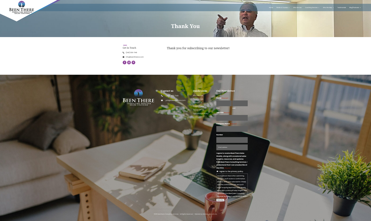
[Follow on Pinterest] (133, 62)
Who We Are (297, 7)
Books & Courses (282, 7)
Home (271, 7)
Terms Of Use (198, 110)
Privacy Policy (198, 106)
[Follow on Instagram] (129, 62)
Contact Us (197, 102)
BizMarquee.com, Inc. (210, 214)
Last (234, 108)
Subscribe (220, 200)
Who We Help (327, 7)
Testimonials (341, 7)
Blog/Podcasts (354, 7)
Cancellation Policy (200, 113)
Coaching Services (311, 7)
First (218, 108)
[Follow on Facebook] (124, 62)
